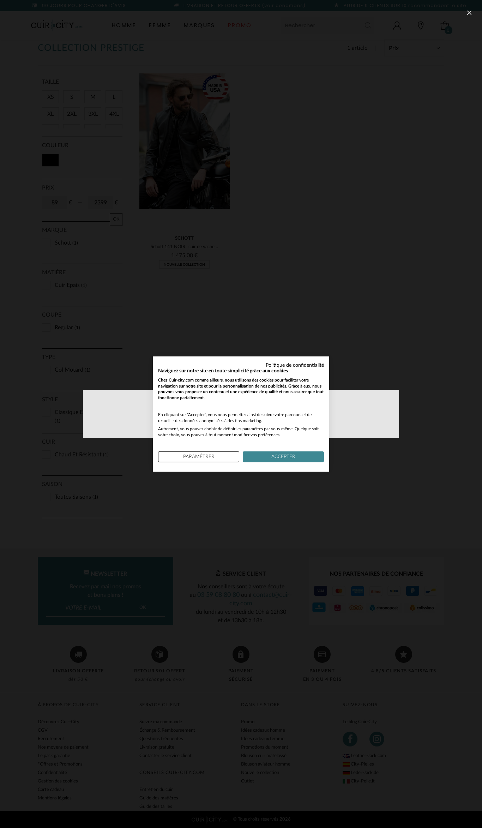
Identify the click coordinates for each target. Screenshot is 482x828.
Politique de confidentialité (295, 365)
